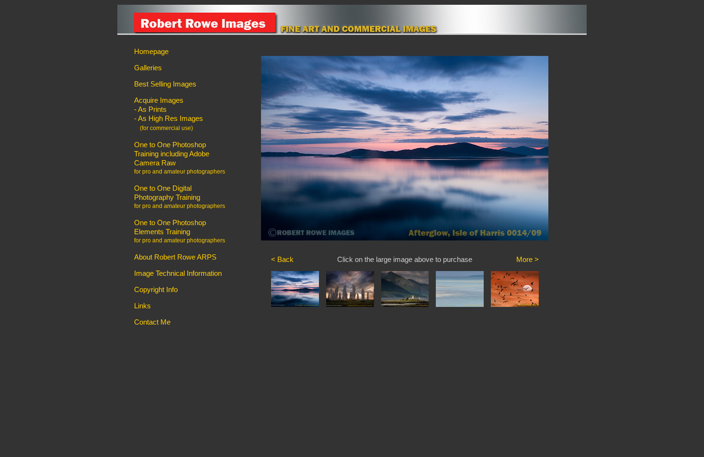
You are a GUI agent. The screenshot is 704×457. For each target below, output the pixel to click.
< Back (282, 259)
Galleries (148, 68)
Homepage (151, 51)
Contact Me (152, 322)
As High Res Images (170, 118)
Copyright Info (156, 289)
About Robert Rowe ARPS (175, 257)
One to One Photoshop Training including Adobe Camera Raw (171, 154)
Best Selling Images (165, 84)
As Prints (152, 109)
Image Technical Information (178, 273)
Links (142, 306)
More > (527, 259)
